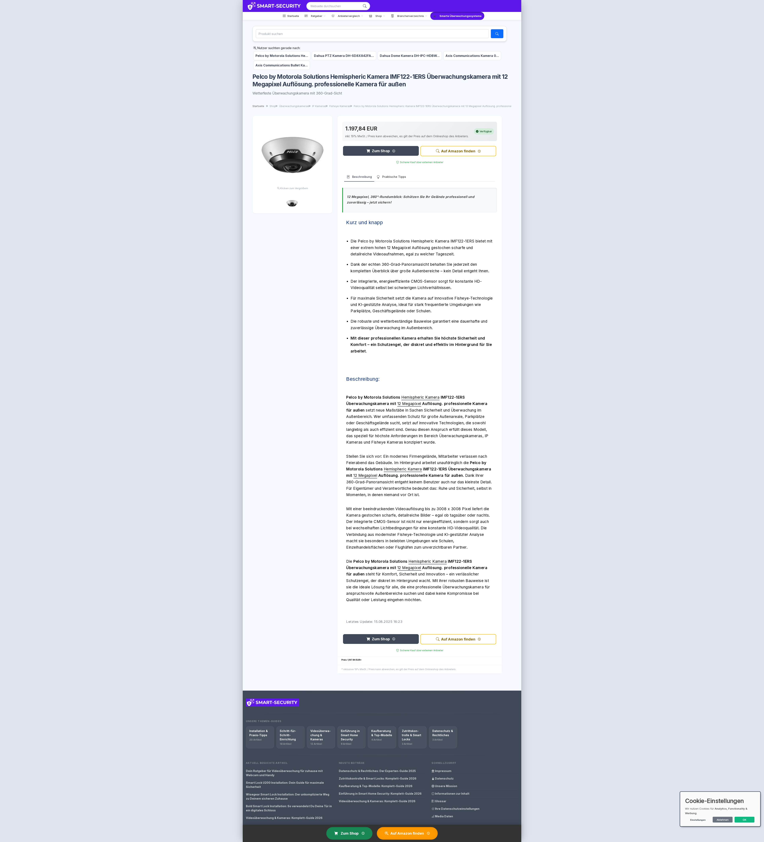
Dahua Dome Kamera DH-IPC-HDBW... (410, 56)
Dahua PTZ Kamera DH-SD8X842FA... (344, 56)
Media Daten (443, 816)
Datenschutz (444, 778)
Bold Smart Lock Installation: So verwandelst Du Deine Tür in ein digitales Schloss (289, 808)
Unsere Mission (445, 786)
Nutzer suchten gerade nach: (278, 48)
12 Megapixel (409, 403)
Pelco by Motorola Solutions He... (281, 56)
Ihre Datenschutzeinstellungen (456, 808)
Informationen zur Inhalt (451, 793)
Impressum (442, 771)
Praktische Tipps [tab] (394, 176)
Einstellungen (698, 820)
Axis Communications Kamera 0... (472, 56)
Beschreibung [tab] (362, 176)
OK (744, 819)
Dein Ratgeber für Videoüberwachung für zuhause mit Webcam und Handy (284, 773)
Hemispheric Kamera (420, 397)
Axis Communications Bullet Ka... (281, 65)
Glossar (440, 801)
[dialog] (720, 809)
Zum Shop (381, 151)
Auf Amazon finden (458, 151)
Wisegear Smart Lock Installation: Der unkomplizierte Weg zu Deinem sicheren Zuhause (287, 796)
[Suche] (364, 6)
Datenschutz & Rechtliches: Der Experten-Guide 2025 (377, 771)
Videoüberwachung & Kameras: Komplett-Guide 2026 (284, 818)
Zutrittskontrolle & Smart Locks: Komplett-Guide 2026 (377, 778)
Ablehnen (723, 819)
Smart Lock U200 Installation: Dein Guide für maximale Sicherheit (285, 784)
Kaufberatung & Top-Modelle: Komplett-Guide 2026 (375, 786)
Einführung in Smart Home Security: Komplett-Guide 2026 (380, 793)
